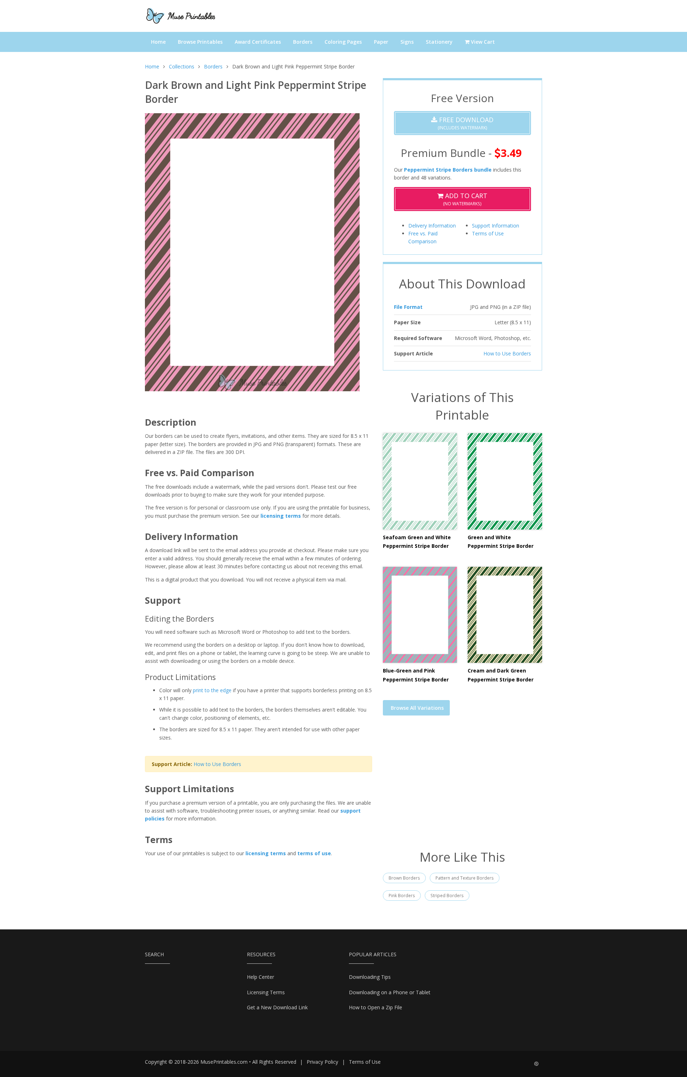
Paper (381, 41)
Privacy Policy (322, 1061)
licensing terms (280, 515)
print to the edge (212, 690)
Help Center (260, 976)
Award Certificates (258, 41)
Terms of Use (488, 233)
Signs (407, 41)
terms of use (314, 853)
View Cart (482, 41)
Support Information (495, 225)
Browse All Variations (417, 707)
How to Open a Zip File (375, 1007)
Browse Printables (200, 41)
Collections (181, 66)
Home (158, 41)
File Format (408, 306)
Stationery (439, 41)
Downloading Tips (370, 976)
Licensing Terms (266, 992)
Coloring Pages (343, 41)
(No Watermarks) (465, 199)
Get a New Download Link (277, 1007)
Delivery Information (432, 225)
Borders (302, 41)
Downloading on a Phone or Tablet (389, 992)
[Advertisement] (462, 787)
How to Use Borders (217, 764)
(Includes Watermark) (465, 123)
